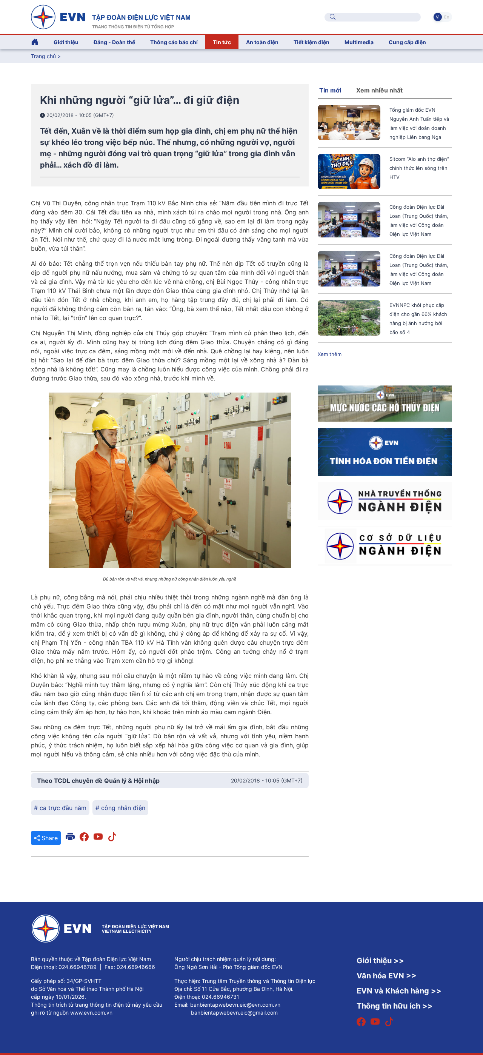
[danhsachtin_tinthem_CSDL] (385, 545)
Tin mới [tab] (330, 90)
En (446, 17)
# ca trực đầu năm (60, 808)
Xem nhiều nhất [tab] (379, 90)
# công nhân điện (120, 808)
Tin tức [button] (222, 42)
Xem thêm (329, 354)
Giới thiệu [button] (66, 42)
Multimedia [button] (359, 42)
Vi (438, 17)
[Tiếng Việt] (110, 16)
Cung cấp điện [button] (407, 42)
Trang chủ (43, 56)
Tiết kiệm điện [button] (311, 42)
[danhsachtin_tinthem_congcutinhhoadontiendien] (385, 451)
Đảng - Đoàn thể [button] (114, 42)
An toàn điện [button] (262, 42)
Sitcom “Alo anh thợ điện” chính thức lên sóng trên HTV (419, 168)
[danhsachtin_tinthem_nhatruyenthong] (385, 500)
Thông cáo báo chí (174, 42)
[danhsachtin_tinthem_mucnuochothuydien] (385, 403)
